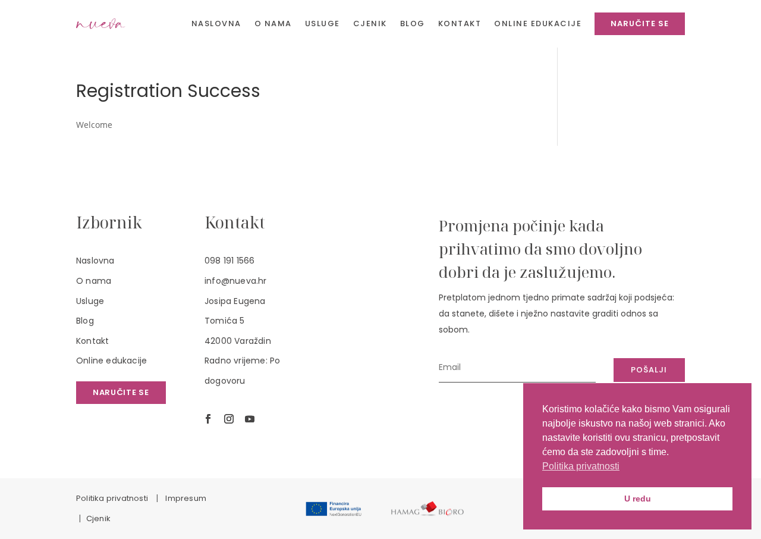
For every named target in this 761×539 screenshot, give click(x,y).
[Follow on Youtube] (249, 418)
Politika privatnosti (112, 498)
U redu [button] (637, 498)
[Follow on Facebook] (208, 418)
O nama (93, 281)
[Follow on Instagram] (228, 418)
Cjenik (98, 518)
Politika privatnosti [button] (581, 466)
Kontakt (92, 341)
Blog (85, 321)
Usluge (90, 301)
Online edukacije (111, 360)
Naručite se (121, 392)
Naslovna (95, 261)
